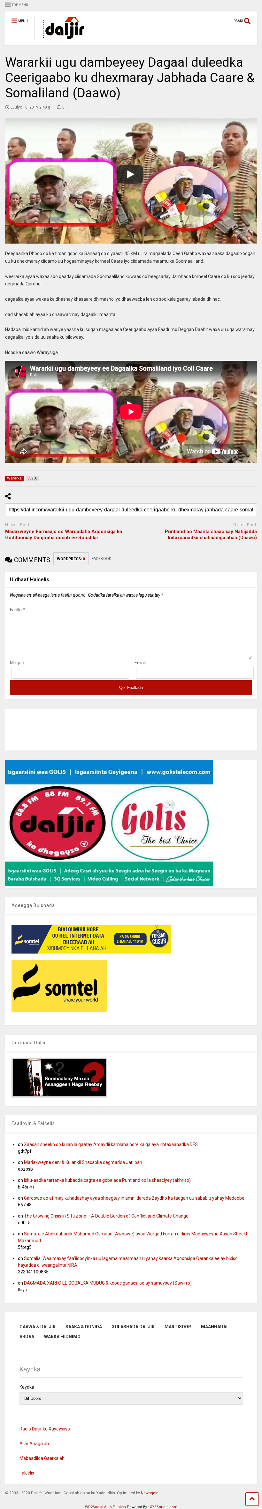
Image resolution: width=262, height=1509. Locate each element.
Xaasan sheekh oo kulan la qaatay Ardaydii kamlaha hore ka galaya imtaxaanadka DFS (111, 1144)
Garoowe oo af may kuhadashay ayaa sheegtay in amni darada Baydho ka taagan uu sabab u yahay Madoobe (134, 1198)
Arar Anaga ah (34, 1443)
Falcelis (26, 1472)
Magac (17, 662)
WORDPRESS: (71, 559)
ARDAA (26, 1336)
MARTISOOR (178, 1326)
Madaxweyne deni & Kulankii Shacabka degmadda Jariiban (83, 1162)
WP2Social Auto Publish (105, 1507)
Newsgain (149, 1493)
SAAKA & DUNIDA (84, 1326)
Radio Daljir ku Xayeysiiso (44, 1428)
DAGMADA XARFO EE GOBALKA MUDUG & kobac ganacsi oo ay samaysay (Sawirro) (108, 1283)
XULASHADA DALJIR (133, 1326)
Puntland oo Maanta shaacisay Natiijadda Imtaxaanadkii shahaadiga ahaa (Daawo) (211, 535)
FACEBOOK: (102, 558)
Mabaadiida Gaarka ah (42, 1458)
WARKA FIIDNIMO (62, 1336)
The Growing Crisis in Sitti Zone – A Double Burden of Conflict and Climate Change (106, 1216)
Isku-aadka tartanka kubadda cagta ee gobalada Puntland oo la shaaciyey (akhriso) (107, 1180)
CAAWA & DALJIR (37, 1326)
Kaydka (26, 1387)
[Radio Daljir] (59, 40)
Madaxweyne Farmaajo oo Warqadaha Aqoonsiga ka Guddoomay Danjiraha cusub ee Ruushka (63, 535)
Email (140, 662)
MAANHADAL (215, 1326)
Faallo (17, 609)
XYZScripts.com (163, 1507)
